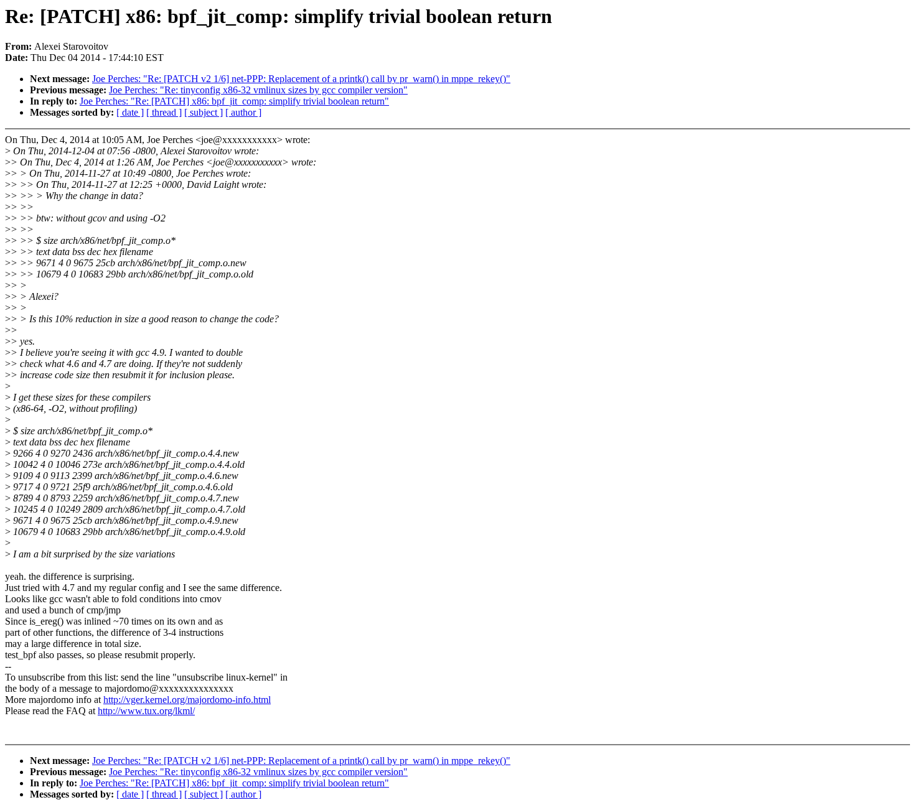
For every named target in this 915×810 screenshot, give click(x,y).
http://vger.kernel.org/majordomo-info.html (187, 699)
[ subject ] (203, 112)
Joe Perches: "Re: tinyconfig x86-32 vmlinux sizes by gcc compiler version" (258, 90)
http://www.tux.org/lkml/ (146, 710)
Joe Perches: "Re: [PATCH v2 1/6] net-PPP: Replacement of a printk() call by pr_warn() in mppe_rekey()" (301, 78)
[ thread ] (164, 112)
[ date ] (130, 112)
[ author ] (243, 112)
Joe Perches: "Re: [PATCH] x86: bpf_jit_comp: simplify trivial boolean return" (234, 101)
